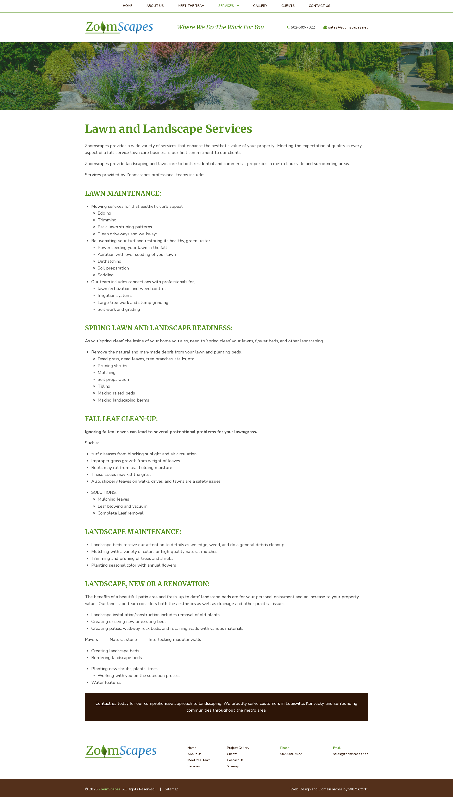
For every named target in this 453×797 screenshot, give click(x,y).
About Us (155, 6)
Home (127, 6)
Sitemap (233, 766)
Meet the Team (191, 6)
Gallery (260, 6)
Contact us (106, 703)
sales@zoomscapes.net (348, 27)
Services (226, 6)
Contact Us (319, 6)
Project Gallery (238, 748)
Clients (288, 6)
